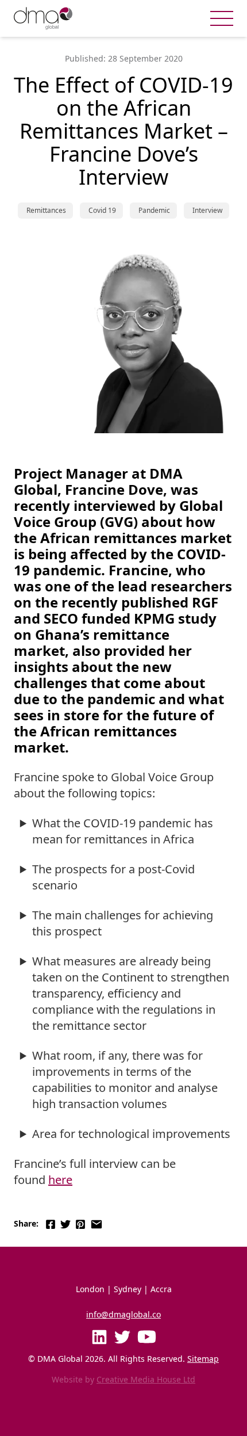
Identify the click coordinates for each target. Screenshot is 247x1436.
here (60, 1179)
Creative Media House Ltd (146, 1379)
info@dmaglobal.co (123, 1314)
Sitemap (203, 1358)
